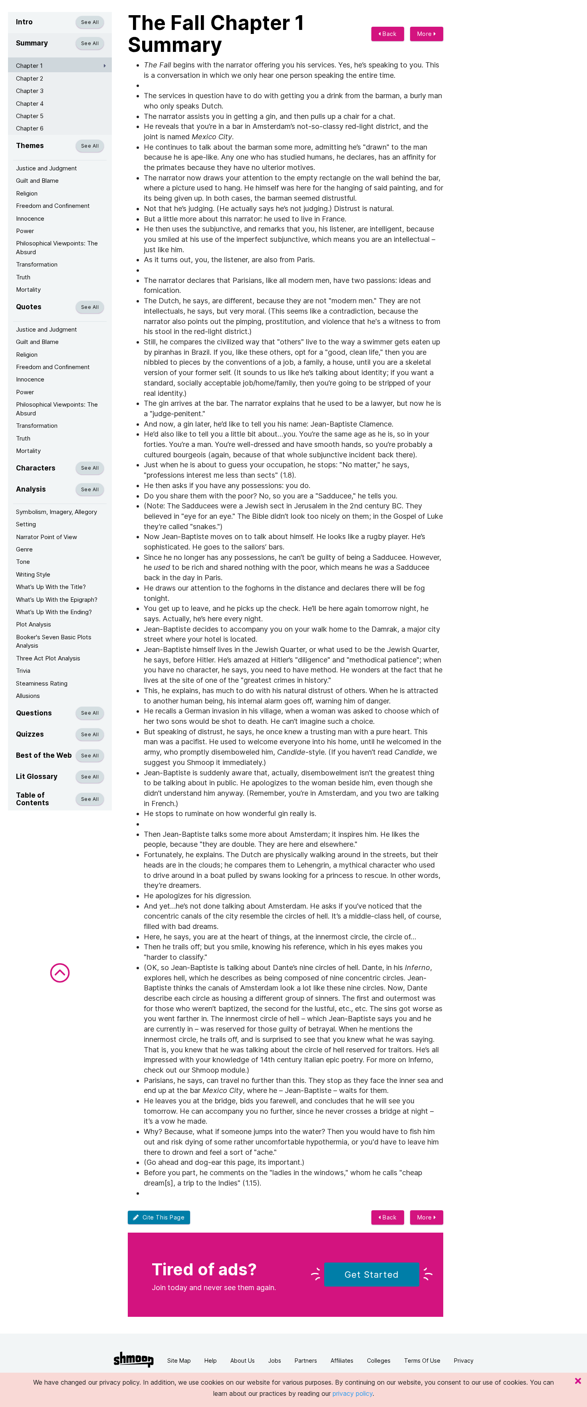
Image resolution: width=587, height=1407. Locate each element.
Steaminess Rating (41, 683)
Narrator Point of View (46, 537)
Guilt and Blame (37, 180)
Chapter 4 (30, 103)
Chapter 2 (29, 78)
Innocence (30, 218)
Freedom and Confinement (53, 205)
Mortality (28, 289)
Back (389, 33)
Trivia (23, 670)
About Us (242, 1360)
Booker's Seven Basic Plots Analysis (53, 641)
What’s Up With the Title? (51, 587)
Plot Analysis (33, 624)
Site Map (179, 1360)
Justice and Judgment (46, 168)
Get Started (372, 1274)
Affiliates (342, 1360)
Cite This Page (162, 1217)
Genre (24, 549)
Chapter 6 (30, 128)
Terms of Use (422, 1360)
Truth (23, 277)
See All (90, 22)
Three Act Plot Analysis (48, 658)
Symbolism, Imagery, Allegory (56, 512)
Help (210, 1360)
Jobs (274, 1360)
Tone (23, 561)
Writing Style (33, 574)
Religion (27, 193)
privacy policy (353, 1393)
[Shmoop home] (134, 1360)
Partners (306, 1360)
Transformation (37, 264)
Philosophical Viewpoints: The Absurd (57, 247)
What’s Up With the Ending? (54, 612)
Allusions (28, 696)
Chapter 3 (30, 91)
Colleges (379, 1360)
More (425, 33)
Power (25, 231)
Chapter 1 (29, 65)
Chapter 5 (30, 116)
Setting (26, 524)
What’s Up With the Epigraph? (56, 599)
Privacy (464, 1360)
